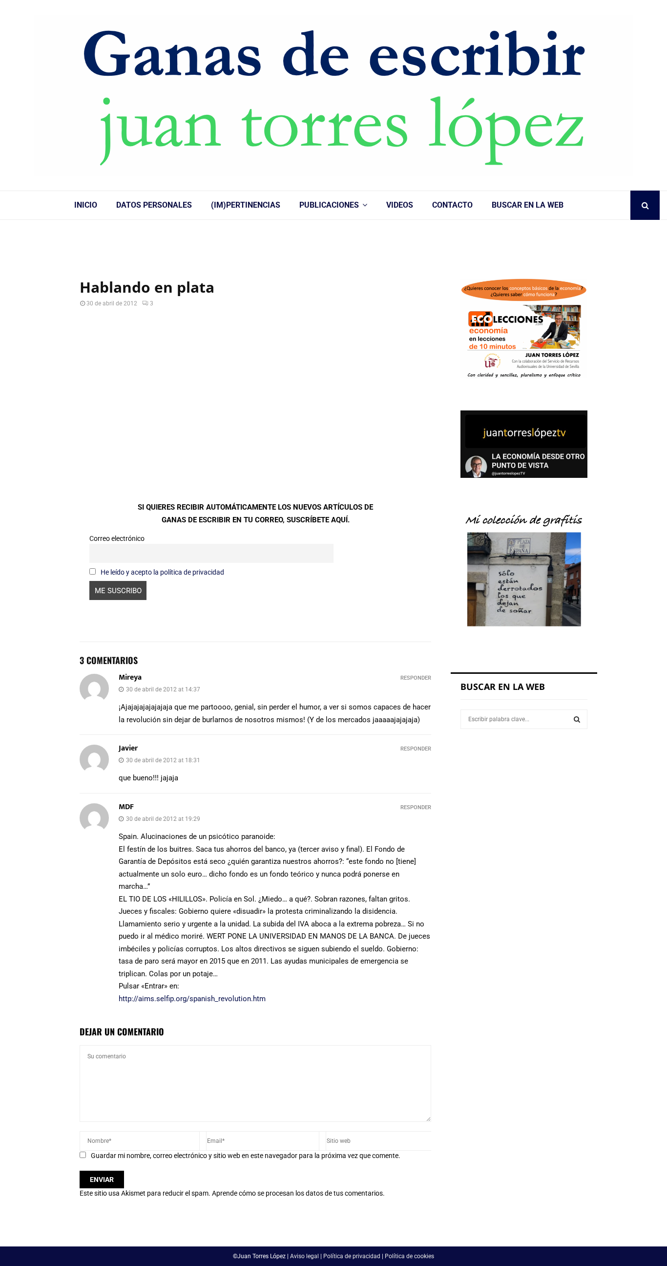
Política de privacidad (351, 1256)
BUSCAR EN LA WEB (527, 205)
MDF (126, 807)
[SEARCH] (576, 719)
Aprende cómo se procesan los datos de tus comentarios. (298, 1193)
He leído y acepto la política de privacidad (162, 572)
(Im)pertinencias (245, 205)
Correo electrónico (117, 538)
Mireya (130, 677)
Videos (399, 205)
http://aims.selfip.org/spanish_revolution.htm (192, 998)
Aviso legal (304, 1256)
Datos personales (154, 205)
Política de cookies (409, 1256)
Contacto (452, 205)
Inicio (85, 205)
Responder (415, 678)
